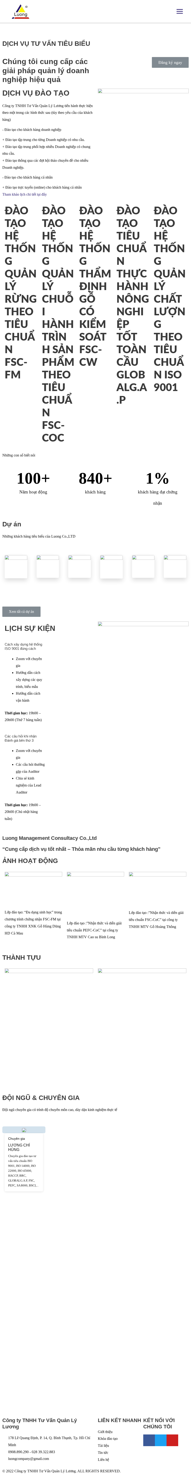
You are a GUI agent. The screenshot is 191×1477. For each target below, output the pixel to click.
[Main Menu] (179, 11)
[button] (170, 62)
